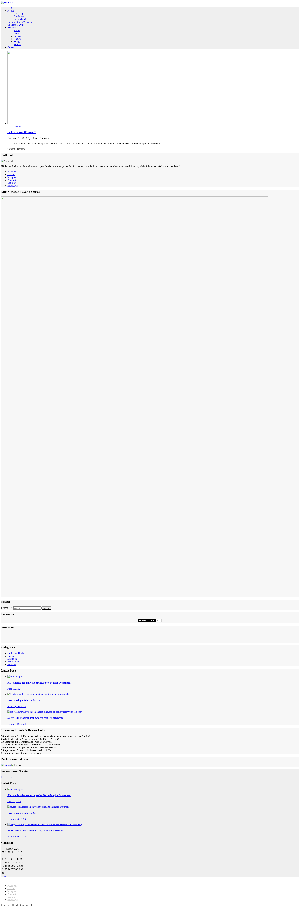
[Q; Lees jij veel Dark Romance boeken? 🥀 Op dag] (51, 640)
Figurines (18, 36)
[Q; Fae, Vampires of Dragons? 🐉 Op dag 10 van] (51, 637)
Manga (17, 41)
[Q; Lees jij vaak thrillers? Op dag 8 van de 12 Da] (249, 637)
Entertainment (14, 661)
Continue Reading (16, 148)
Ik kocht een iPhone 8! (22, 132)
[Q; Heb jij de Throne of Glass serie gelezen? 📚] (51, 634)
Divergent (12, 658)
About (11, 10)
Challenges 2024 (16, 24)
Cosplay (12, 656)
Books (17, 33)
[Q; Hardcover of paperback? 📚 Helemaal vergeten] (150, 634)
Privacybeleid (20, 19)
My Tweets (6, 777)
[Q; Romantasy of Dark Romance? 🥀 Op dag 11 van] (249, 634)
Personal (18, 126)
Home (11, 8)
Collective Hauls (16, 653)
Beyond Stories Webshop (20, 22)
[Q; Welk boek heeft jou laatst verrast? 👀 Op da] (150, 640)
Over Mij (18, 13)
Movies (17, 44)
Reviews (12, 27)
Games (17, 38)
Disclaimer (19, 16)
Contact (11, 47)
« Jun (4, 876)
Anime (17, 30)
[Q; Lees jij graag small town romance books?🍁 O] (249, 640)
